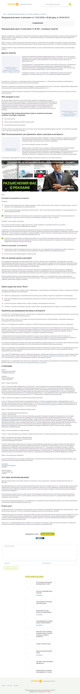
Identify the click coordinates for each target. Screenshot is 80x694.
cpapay (12, 4)
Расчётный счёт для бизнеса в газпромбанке (43, 611)
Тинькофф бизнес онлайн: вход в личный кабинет (44, 621)
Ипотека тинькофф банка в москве (44, 592)
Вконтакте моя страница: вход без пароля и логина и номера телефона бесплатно (44, 634)
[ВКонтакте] (37, 538)
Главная (3, 685)
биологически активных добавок (11, 419)
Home (4, 14)
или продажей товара (47, 66)
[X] (43, 538)
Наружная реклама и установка (47, 404)
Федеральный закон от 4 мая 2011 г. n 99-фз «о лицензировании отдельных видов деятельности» (69, 113)
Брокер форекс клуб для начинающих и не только (44, 671)
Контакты (16, 685)
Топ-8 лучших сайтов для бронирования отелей (44, 583)
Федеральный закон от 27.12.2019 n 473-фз (11, 149)
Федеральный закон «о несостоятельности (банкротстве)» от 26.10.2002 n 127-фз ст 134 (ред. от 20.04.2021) (11, 69)
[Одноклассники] (39, 538)
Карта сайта (9, 685)
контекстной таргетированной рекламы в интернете (31, 362)
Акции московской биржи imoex (44, 651)
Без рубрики (39, 595)
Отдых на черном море (43, 643)
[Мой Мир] (41, 538)
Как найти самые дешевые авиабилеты (44, 662)
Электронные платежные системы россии (44, 602)
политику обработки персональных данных (56, 355)
